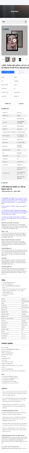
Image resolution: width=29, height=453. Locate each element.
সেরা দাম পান (8, 72)
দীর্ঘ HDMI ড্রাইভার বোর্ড (6, 448)
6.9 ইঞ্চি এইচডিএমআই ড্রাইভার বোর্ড (11, 446)
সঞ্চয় (2, 335)
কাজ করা (3, 333)
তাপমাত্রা (6, 333)
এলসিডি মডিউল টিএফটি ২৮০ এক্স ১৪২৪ (19, 448)
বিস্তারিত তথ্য (8, 103)
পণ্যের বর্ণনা (21, 103)
